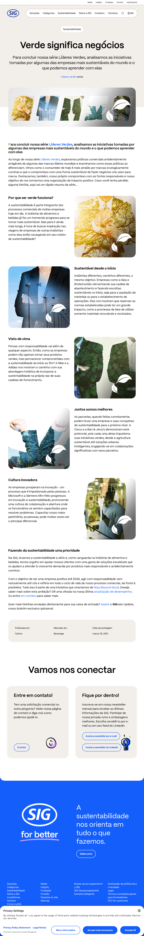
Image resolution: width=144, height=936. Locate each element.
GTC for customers (118, 900)
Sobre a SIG (85, 13)
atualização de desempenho (113, 591)
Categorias (48, 13)
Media (90, 2)
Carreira (11, 900)
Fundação (109, 2)
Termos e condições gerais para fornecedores (122, 895)
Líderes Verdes (60, 144)
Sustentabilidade (67, 13)
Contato (120, 2)
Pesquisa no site (49, 897)
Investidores (13, 897)
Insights (99, 2)
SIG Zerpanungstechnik (86, 890)
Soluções (34, 13)
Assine (105, 604)
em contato (28, 596)
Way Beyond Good (106, 587)
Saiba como (86, 853)
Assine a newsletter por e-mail (101, 736)
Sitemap (45, 900)
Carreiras (113, 13)
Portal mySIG (14, 904)
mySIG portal (132, 2)
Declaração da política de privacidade (122, 885)
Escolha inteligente (84, 893)
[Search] (122, 13)
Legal (111, 890)
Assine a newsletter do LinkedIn (102, 747)
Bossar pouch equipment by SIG (88, 885)
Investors (99, 13)
